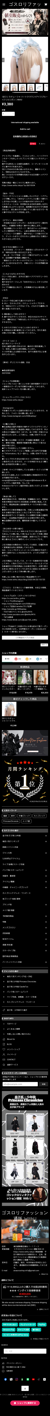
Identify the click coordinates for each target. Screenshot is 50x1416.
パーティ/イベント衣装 (12, 962)
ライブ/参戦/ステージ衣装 (13, 864)
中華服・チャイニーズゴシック (15, 887)
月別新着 (6, 933)
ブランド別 (7, 905)
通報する (44, 645)
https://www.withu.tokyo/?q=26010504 (18, 185)
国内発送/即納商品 (10, 956)
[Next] (47, 60)
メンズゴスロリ (9, 928)
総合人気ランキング (11, 841)
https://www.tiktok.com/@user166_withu (19, 620)
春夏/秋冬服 (8, 945)
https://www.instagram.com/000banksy (19, 604)
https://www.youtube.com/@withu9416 (18, 614)
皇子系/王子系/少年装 (12, 836)
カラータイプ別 (9, 951)
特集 (4, 922)
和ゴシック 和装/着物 (11, 899)
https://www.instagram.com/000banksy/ (19, 416)
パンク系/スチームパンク (13, 870)
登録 (43, 1084)
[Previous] (3, 60)
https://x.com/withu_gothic (13, 598)
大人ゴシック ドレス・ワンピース (17, 893)
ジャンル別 (7, 853)
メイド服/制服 (8, 910)
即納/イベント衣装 (10, 847)
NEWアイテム (8, 939)
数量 (3, 110)
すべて (7, 659)
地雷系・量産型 (9, 876)
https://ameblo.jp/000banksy (14, 609)
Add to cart (25, 129)
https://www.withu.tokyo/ (12, 400)
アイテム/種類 (8, 882)
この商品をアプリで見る (25, 638)
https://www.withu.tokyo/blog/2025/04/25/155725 (23, 580)
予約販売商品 (8, 916)
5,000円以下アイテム (11, 859)
